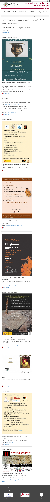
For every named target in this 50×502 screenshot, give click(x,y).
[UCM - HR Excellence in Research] (8, 495)
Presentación (6, 11)
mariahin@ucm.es (10, 442)
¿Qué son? (21, 16)
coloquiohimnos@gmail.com (13, 285)
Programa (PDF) (6, 170)
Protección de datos (39, 498)
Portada (3, 16)
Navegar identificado (25, 0)
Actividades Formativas (22, 12)
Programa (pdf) (6, 32)
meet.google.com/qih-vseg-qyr (12, 104)
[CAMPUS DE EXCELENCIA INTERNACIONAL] (25, 495)
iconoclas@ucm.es (17, 384)
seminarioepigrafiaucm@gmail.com (14, 225)
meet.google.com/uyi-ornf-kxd (20, 345)
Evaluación (31, 11)
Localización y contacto (19, 498)
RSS (47, 498)
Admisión (14, 11)
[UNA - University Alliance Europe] (41, 495)
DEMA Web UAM (9, 489)
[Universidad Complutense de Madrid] (11, 4)
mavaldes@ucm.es (12, 112)
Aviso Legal (29, 498)
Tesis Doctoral (38, 12)
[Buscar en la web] (48, 1)
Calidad (45, 11)
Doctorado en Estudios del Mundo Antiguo (36, 4)
